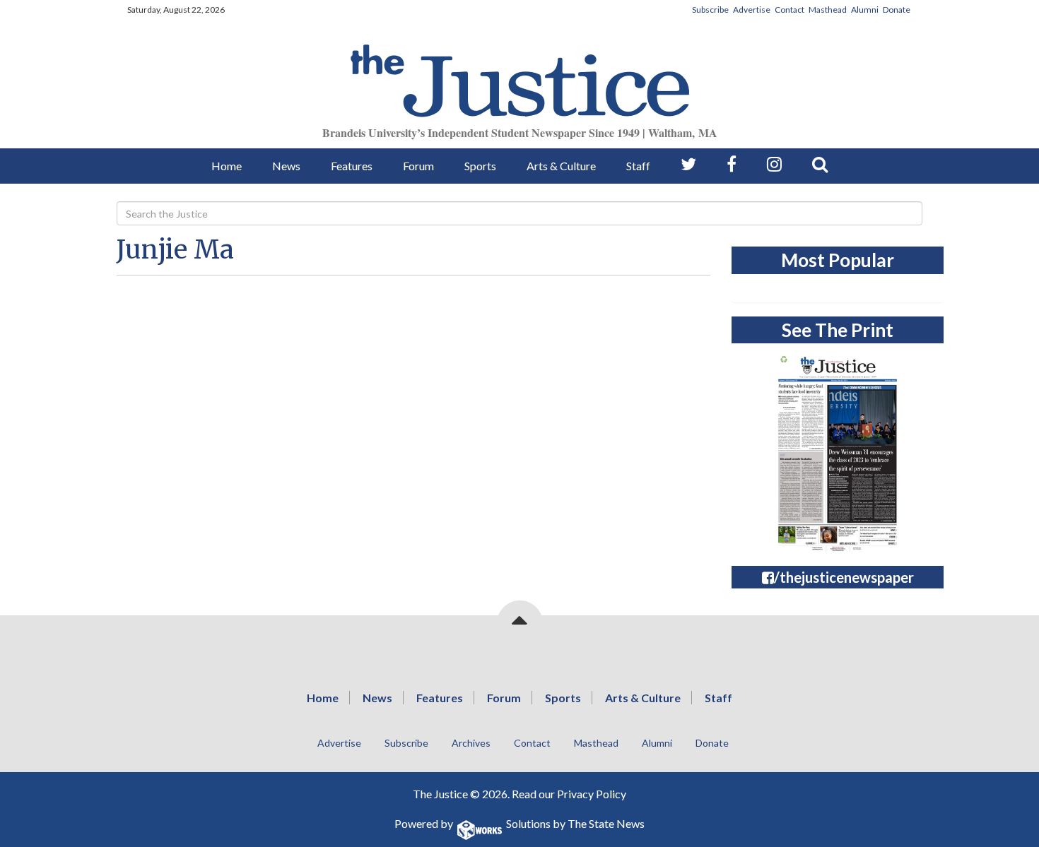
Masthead (828, 9)
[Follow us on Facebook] (731, 164)
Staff (638, 165)
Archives (471, 743)
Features (351, 165)
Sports (480, 165)
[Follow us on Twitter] (688, 164)
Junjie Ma (175, 250)
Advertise (751, 9)
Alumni (865, 9)
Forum (418, 165)
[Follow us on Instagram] (774, 164)
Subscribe (710, 9)
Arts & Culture (561, 165)
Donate (896, 9)
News (286, 165)
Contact (789, 9)
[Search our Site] (820, 164)
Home (226, 165)
